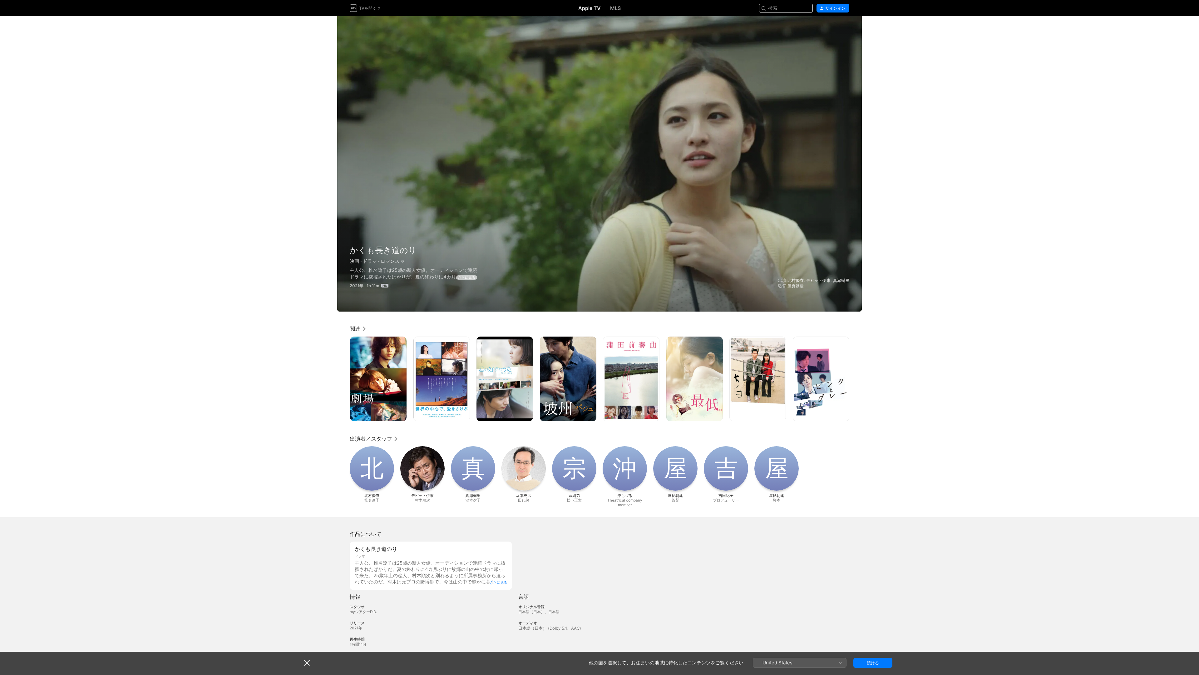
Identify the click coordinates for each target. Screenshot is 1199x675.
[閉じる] (307, 663)
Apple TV (589, 8)
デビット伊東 (818, 280)
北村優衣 (795, 280)
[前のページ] (343, 379)
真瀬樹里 (841, 280)
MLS (615, 8)
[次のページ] (855, 379)
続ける (873, 662)
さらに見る (466, 277)
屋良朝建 (795, 285)
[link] (358, 328)
